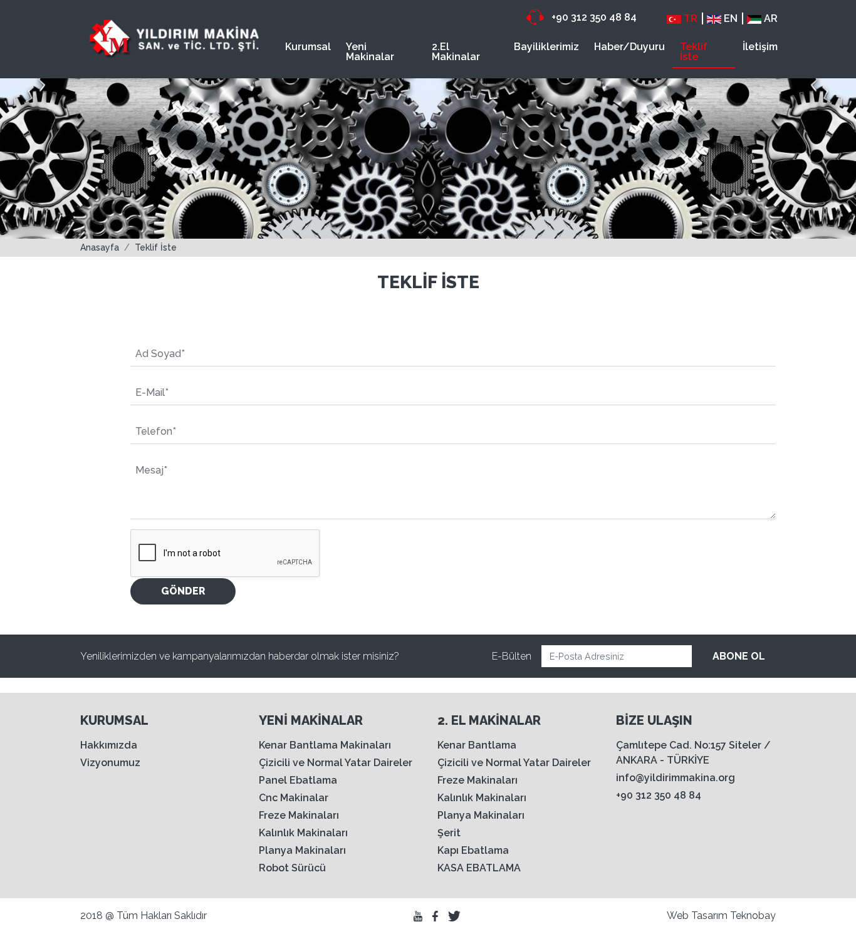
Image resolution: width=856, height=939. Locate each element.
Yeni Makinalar (370, 52)
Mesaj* (151, 470)
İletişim (760, 47)
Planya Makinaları (302, 850)
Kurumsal (308, 47)
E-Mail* (152, 392)
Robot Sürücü (292, 868)
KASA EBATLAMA (479, 868)
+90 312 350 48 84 (593, 17)
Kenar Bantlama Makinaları (325, 745)
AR (769, 18)
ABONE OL (738, 656)
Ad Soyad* (160, 354)
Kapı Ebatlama (473, 850)
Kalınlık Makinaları (303, 833)
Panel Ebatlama (298, 780)
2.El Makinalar (456, 52)
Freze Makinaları (299, 815)
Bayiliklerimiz (546, 47)
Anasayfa (99, 247)
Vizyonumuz (110, 763)
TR (689, 18)
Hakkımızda (108, 745)
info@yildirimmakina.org (675, 778)
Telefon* (155, 431)
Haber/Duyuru (629, 47)
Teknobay (753, 915)
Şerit (449, 833)
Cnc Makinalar (293, 798)
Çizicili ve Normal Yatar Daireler (335, 763)
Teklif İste (693, 52)
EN (729, 18)
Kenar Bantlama (476, 745)
